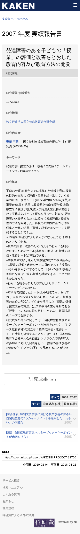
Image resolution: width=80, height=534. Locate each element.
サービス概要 (11, 480)
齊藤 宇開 (12, 141)
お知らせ (8, 501)
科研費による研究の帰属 (18, 515)
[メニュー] (75, 5)
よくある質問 (11, 494)
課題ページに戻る (16, 19)
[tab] (42, 379)
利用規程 (8, 508)
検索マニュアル (12, 487)
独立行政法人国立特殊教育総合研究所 (30, 121)
